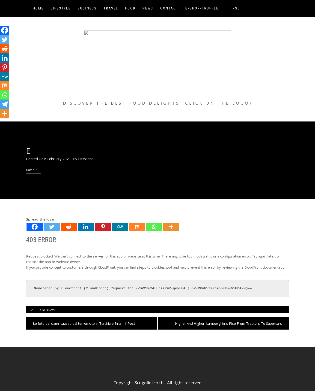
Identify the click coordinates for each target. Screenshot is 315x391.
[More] (171, 227)
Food (130, 8)
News (148, 8)
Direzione (85, 158)
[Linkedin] (86, 227)
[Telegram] (4, 104)
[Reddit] (69, 227)
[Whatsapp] (154, 227)
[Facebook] (35, 227)
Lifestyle (61, 8)
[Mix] (137, 227)
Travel (111, 8)
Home (38, 8)
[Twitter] (52, 227)
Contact (169, 8)
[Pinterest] (103, 227)
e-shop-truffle (202, 8)
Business (87, 8)
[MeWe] (120, 227)
